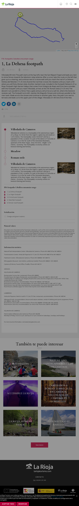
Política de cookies (57, 497)
